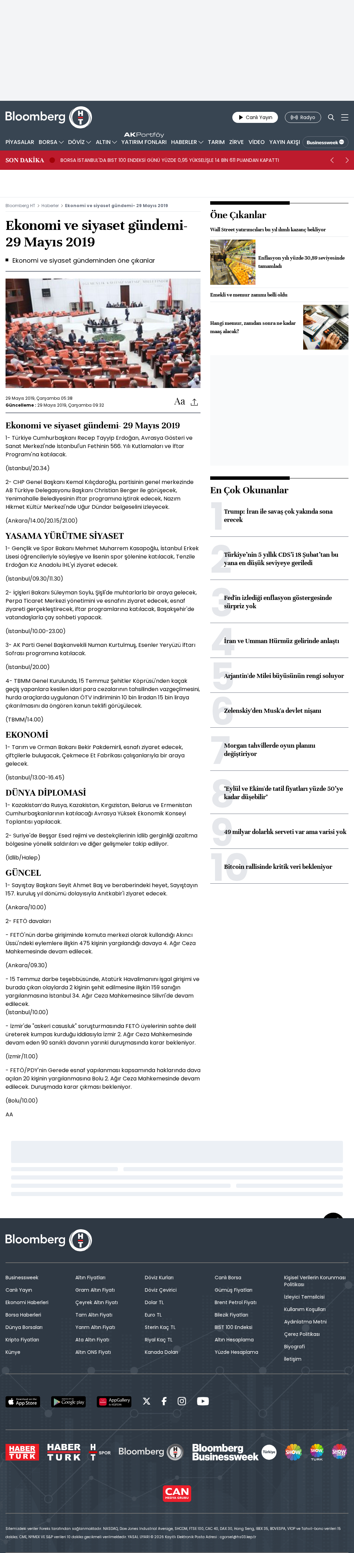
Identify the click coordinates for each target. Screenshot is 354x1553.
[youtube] (203, 1402)
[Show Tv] (293, 1452)
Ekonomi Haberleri (27, 1302)
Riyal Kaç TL (159, 1339)
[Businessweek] (235, 1452)
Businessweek (22, 1277)
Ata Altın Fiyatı (92, 1339)
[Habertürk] (22, 1452)
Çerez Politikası (302, 1334)
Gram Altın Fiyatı (95, 1290)
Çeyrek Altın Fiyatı (96, 1302)
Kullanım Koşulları (305, 1309)
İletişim (292, 1359)
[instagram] (182, 1402)
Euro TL (153, 1314)
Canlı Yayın (19, 1290)
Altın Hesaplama (234, 1339)
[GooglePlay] (68, 1401)
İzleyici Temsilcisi (304, 1296)
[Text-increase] (179, 401)
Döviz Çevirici (161, 1290)
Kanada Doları (161, 1352)
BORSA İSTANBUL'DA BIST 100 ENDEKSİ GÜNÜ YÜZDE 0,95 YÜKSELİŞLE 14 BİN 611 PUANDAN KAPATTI (169, 160)
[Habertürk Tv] (64, 1452)
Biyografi (294, 1346)
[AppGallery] (114, 1401)
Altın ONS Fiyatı (93, 1352)
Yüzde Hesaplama (236, 1352)
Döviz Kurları (159, 1277)
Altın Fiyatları (90, 1277)
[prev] (331, 160)
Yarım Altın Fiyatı (95, 1327)
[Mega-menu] (344, 117)
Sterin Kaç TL (160, 1327)
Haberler (50, 205)
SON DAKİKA (25, 160)
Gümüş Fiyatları (233, 1290)
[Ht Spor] (100, 1452)
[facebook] (164, 1402)
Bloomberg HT (20, 205)
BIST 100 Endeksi (233, 1327)
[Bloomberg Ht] (151, 1452)
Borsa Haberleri (23, 1314)
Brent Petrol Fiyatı (236, 1302)
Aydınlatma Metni (305, 1321)
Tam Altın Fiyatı (93, 1314)
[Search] (331, 117)
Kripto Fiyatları (22, 1339)
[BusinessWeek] (325, 142)
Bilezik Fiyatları (231, 1314)
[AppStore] (23, 1401)
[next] (347, 160)
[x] (146, 1402)
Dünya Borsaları (24, 1327)
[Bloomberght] (49, 117)
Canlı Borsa (228, 1277)
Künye (13, 1352)
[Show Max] (340, 1452)
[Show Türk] (316, 1452)
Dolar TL (154, 1302)
